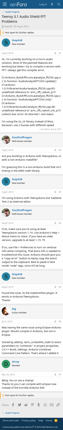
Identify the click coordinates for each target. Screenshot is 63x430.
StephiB (8, 26)
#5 (60, 286)
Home (49, 420)
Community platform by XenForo (30, 427)
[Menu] (5, 4)
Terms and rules (10, 420)
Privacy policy (29, 420)
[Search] (58, 4)
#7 (60, 374)
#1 (60, 53)
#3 (60, 191)
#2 (60, 150)
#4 (60, 223)
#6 (60, 321)
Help (40, 420)
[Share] (55, 53)
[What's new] (51, 4)
